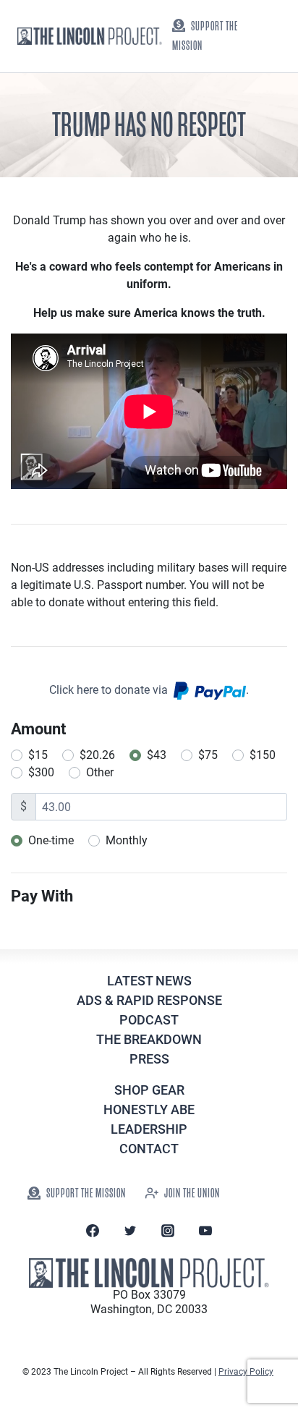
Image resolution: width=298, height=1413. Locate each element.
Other (100, 772)
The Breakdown (149, 1039)
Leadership (149, 1129)
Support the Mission (205, 36)
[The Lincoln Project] (89, 36)
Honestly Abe (149, 1109)
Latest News (149, 980)
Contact (149, 1148)
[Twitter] (130, 1231)
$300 (41, 772)
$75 (208, 755)
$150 (263, 755)
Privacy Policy (245, 1372)
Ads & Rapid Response (149, 1000)
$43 (156, 755)
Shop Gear (149, 1090)
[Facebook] (93, 1231)
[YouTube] (205, 1231)
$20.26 (97, 755)
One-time (51, 840)
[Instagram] (168, 1231)
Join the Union (192, 1193)
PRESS (149, 1058)
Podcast (149, 1019)
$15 (38, 755)
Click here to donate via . (149, 690)
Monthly (127, 840)
